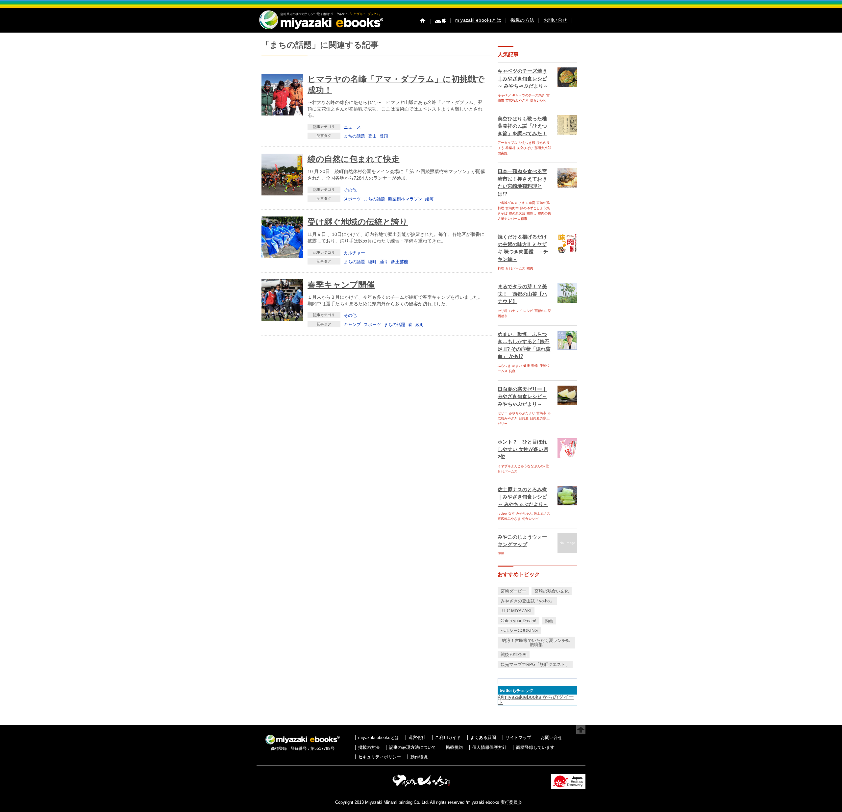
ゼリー (503, 413)
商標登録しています (535, 747)
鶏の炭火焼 (517, 213)
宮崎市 (541, 413)
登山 (372, 136)
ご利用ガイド (448, 737)
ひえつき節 (527, 142)
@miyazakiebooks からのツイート (536, 699)
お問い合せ (555, 20)
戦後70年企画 (514, 654)
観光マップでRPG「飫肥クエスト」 (535, 664)
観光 (501, 553)
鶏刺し (531, 213)
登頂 (384, 136)
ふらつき (504, 366)
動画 (549, 620)
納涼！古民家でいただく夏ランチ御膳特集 (536, 642)
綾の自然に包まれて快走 (354, 159)
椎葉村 (510, 148)
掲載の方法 (522, 20)
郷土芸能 (399, 261)
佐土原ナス (542, 513)
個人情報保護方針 (489, 747)
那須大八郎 (542, 148)
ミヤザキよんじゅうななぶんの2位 (523, 466)
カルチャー (354, 252)
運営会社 (417, 737)
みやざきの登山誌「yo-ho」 (527, 600)
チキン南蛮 (527, 203)
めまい (517, 366)
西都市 (503, 316)
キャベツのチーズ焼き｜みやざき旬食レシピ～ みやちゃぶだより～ (523, 78)
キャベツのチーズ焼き (528, 95)
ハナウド (515, 311)
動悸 (534, 366)
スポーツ (352, 198)
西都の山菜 (542, 311)
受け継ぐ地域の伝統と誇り (358, 221)
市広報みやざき (517, 100)
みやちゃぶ (524, 513)
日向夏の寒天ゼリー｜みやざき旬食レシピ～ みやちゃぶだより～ (522, 396)
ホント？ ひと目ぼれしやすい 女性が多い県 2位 (523, 449)
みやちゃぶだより (522, 413)
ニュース (352, 127)
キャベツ (504, 95)
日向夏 (524, 418)
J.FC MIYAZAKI (516, 610)
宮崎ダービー (513, 591)
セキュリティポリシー (379, 756)
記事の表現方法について (412, 747)
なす (511, 513)
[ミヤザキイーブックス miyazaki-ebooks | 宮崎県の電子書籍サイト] (321, 30)
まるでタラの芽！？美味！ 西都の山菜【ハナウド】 (522, 294)
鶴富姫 (503, 153)
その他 (350, 190)
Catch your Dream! (518, 620)
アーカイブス (507, 142)
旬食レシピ (538, 100)
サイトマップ (518, 737)
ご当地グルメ (507, 203)
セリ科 (503, 311)
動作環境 (419, 756)
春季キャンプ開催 (341, 284)
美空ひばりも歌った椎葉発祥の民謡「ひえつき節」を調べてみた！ (522, 126)
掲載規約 (454, 747)
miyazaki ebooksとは (478, 20)
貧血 (512, 371)
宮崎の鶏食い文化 (551, 591)
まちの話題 (354, 136)
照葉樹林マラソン (405, 198)
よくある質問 (483, 737)
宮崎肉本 (512, 208)
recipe (502, 513)
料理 (501, 268)
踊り (384, 261)
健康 (526, 366)
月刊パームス (515, 268)
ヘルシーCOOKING (519, 630)
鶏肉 (530, 268)
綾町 (429, 198)
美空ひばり (525, 148)
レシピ (528, 311)
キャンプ (352, 324)
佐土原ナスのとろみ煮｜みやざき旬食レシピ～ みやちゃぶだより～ (523, 497)
